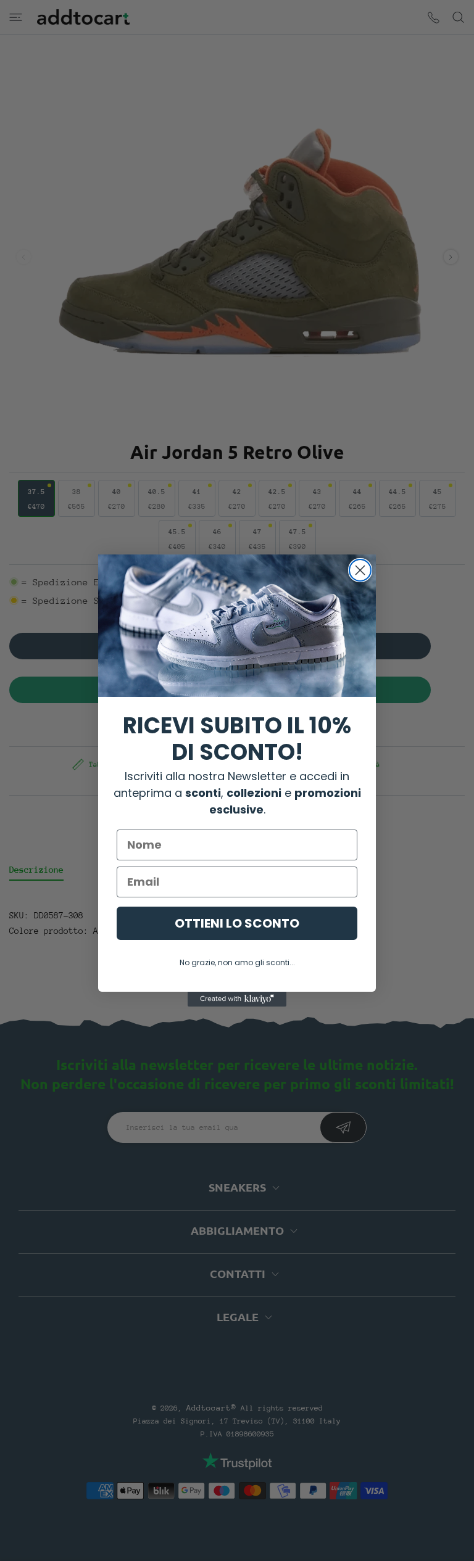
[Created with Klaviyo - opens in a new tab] (237, 999)
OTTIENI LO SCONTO (237, 923)
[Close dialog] (360, 570)
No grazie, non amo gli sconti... (237, 962)
